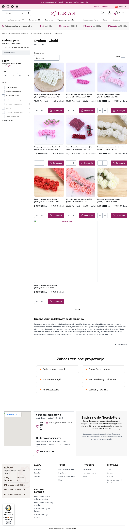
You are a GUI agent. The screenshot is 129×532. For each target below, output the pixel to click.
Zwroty (37, 476)
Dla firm (110, 473)
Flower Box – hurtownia (98, 369)
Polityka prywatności (66, 476)
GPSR (85, 476)
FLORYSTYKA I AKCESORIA (40, 34)
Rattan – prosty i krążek (52, 369)
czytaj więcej (122, 344)
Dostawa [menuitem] (116, 20)
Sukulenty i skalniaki (97, 389)
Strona (118, 56)
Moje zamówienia (89, 473)
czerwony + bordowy (13, 92)
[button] (28, 13)
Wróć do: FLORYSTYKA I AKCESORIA (17, 47)
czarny (8, 108)
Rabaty (37, 473)
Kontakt (110, 476)
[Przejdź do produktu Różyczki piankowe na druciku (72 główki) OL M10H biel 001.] (112, 130)
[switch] (8, 522)
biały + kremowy (11, 87)
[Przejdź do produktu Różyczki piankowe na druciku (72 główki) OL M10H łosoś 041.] (80, 182)
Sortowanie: (39, 53)
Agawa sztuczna (49, 389)
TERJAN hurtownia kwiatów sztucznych (15, 34)
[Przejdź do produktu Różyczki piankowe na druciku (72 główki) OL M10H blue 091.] (66, 251)
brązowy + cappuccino (14, 104)
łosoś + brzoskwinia (13, 96)
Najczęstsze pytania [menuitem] (90, 20)
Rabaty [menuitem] (105, 20)
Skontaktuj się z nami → (102, 7)
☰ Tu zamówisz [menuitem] (14, 20)
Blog (60, 480)
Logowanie (87, 469)
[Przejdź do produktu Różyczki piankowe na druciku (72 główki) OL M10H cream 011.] (112, 182)
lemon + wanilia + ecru (13, 116)
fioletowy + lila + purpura (14, 112)
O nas (109, 469)
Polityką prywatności (105, 439)
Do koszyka (57, 110)
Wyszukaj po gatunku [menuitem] (65, 20)
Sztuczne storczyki (50, 379)
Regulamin (108, 434)
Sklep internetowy (61, 529)
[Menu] (12, 505)
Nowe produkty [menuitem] (35, 20)
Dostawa (37, 469)
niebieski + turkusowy (13, 100)
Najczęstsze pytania (66, 469)
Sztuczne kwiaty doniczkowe (101, 379)
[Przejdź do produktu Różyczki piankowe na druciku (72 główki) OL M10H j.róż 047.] (112, 77)
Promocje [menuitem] (49, 20)
